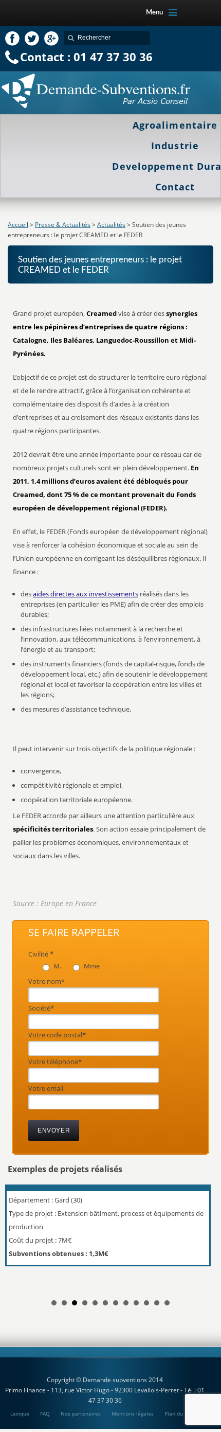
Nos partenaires (81, 1413)
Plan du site (179, 1413)
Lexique (19, 1413)
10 (146, 1302)
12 (167, 1302)
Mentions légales (133, 1413)
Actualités (111, 224)
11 (156, 1302)
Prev (21, 1235)
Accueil (18, 224)
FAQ (45, 1413)
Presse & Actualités (62, 224)
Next (200, 1235)
